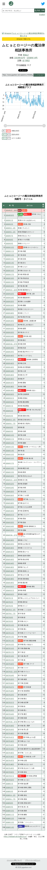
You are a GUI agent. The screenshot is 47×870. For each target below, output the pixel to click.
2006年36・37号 (11, 535)
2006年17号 (10, 463)
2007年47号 (10, 760)
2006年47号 (10, 575)
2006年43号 (10, 559)
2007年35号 (10, 718)
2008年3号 (9, 791)
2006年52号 (10, 594)
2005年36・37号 (11, 344)
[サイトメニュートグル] (4, 3)
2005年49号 (10, 390)
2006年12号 (10, 443)
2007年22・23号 (11, 671)
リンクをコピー (39, 75)
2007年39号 (10, 729)
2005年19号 (10, 282)
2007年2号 (9, 602)
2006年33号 (10, 522)
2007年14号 (10, 641)
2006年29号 (10, 507)
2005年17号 (10, 274)
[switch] (6, 131)
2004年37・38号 (11, 210)
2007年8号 (9, 617)
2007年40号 (10, 733)
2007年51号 (10, 776)
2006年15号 (10, 454)
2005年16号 (10, 270)
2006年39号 (10, 544)
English (42, 15)
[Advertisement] (23, 23)
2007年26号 (10, 683)
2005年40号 (10, 356)
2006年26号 (10, 495)
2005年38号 (10, 348)
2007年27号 (10, 687)
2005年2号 (9, 224)
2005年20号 (10, 286)
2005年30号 (10, 321)
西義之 (26, 55)
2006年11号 (10, 439)
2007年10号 (10, 625)
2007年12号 (10, 633)
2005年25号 (10, 301)
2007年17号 (10, 652)
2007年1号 (9, 598)
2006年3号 (9, 416)
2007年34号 (10, 714)
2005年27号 (10, 309)
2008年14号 (32, 58)
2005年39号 (10, 352)
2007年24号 (10, 675)
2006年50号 (10, 586)
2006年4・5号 (10, 420)
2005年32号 (10, 328)
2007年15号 (10, 644)
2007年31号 (10, 702)
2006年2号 (9, 411)
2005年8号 (9, 240)
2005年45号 (10, 375)
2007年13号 (10, 637)
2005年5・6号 (10, 232)
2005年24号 (10, 298)
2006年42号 (10, 556)
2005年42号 (10, 363)
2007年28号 (10, 691)
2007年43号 (10, 745)
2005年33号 (10, 332)
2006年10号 (10, 435)
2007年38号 (10, 726)
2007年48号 (10, 764)
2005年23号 (10, 294)
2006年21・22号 (11, 480)
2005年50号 (10, 394)
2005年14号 (10, 263)
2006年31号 (10, 515)
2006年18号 (10, 468)
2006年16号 (10, 458)
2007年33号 (10, 710)
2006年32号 (10, 518)
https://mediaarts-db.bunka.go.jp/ (15, 836)
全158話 (26, 60)
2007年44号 (10, 749)
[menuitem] (43, 84)
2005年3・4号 (10, 228)
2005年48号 (10, 386)
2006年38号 (10, 540)
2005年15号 (10, 267)
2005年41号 (10, 359)
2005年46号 (10, 379)
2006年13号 (10, 447)
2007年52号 (10, 780)
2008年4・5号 (10, 795)
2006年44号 (10, 563)
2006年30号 (10, 511)
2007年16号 (10, 648)
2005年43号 (10, 367)
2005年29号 (10, 317)
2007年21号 (10, 668)
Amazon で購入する (23, 39)
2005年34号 (10, 336)
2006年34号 (10, 526)
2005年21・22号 (11, 290)
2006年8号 (9, 427)
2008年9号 (9, 807)
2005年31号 (10, 325)
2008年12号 (10, 818)
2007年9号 (9, 621)
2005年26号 (10, 305)
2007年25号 (10, 679)
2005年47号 (10, 383)
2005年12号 (10, 255)
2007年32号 (10, 706)
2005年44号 (10, 371)
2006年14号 (10, 451)
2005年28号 (10, 313)
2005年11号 (10, 251)
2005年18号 (10, 278)
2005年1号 (9, 220)
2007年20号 (10, 664)
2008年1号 (9, 784)
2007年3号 (9, 606)
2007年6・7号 (10, 613)
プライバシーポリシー (32, 860)
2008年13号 (10, 822)
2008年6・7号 (10, 799)
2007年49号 (10, 768)
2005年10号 (10, 247)
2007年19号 (10, 660)
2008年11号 (10, 815)
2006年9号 (9, 431)
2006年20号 (10, 476)
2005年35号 (10, 340)
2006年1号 (9, 406)
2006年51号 (10, 590)
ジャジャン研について (14, 860)
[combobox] (18, 10)
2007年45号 (10, 753)
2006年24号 (10, 488)
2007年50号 (10, 772)
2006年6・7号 (10, 423)
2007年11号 (10, 629)
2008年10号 (10, 811)
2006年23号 (10, 484)
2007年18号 (10, 656)
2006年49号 (10, 583)
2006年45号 (10, 567)
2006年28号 (10, 503)
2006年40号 (10, 548)
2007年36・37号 (11, 722)
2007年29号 (10, 695)
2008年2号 (9, 787)
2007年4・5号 (10, 610)
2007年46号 (10, 757)
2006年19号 (10, 472)
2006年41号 (10, 552)
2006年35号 (10, 530)
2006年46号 (10, 571)
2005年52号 (10, 402)
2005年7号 (9, 236)
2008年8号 (9, 803)
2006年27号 (10, 499)
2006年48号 (10, 579)
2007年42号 (10, 741)
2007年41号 (10, 737)
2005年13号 (10, 259)
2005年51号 (10, 398)
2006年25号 (10, 491)
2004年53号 (19, 58)
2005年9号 (9, 243)
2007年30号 (10, 699)
